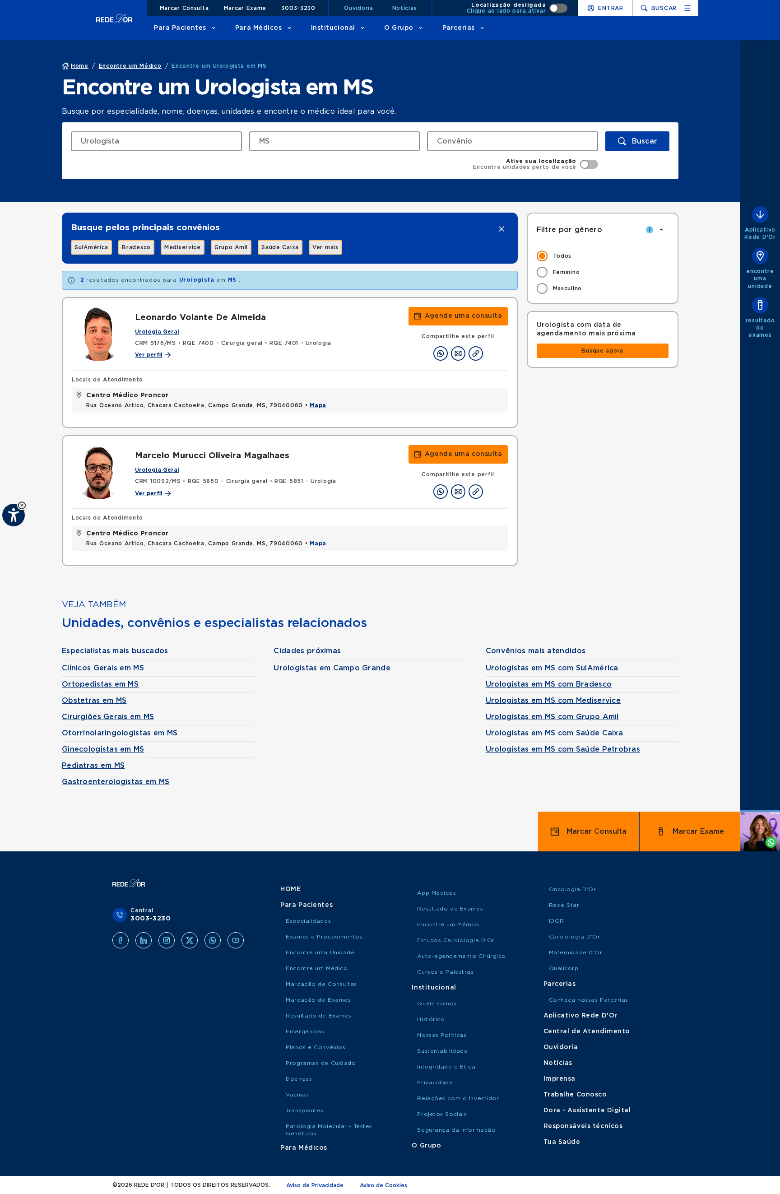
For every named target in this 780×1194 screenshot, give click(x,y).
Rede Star (564, 905)
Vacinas (297, 1094)
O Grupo (398, 28)
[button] (22, 505)
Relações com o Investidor (458, 1098)
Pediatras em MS (93, 765)
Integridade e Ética (446, 1066)
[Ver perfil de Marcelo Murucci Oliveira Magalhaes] (99, 472)
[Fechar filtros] (661, 230)
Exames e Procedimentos (324, 936)
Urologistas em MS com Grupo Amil (552, 716)
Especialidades (308, 921)
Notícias (404, 8)
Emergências (305, 1031)
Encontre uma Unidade (320, 952)
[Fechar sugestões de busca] (501, 229)
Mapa (318, 405)
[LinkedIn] (143, 940)
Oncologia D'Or (572, 889)
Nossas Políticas (441, 1035)
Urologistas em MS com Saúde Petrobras (563, 749)
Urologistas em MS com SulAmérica (552, 668)
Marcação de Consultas (321, 984)
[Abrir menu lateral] (687, 8)
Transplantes (305, 1110)
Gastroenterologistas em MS (115, 781)
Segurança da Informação (456, 1130)
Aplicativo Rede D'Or (580, 1016)
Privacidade (435, 1082)
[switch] (517, 8)
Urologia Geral (157, 332)
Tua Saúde (561, 1142)
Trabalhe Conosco (575, 1095)
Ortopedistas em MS (100, 684)
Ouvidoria (358, 8)
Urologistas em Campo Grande (332, 668)
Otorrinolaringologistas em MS (119, 733)
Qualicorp (564, 968)
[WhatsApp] (212, 940)
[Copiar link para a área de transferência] (476, 353)
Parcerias (458, 28)
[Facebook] (120, 940)
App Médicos (436, 893)
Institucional (333, 28)
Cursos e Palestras (445, 972)
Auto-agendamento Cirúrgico (461, 956)
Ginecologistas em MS (103, 749)
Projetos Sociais (442, 1114)
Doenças (299, 1079)
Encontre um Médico (317, 968)
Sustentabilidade (442, 1051)
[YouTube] (235, 940)
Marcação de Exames (318, 1000)
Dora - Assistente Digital (587, 1110)
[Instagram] (166, 940)
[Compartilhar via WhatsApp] (440, 353)
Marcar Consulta (184, 8)
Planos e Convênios (315, 1047)
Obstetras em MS (94, 700)
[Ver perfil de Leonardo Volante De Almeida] (99, 334)
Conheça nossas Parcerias (588, 1000)
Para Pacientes (180, 28)
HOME (290, 889)
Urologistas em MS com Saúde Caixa (554, 733)
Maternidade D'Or (576, 952)
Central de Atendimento (586, 1031)
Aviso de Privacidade (315, 1185)
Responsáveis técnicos (583, 1126)
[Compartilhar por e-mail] (458, 353)
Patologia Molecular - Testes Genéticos (329, 1130)
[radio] (603, 256)
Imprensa (559, 1079)
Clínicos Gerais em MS (103, 668)
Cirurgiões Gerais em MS (108, 716)
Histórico (431, 1019)
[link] (91, 247)
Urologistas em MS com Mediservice (553, 700)
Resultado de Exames (319, 1015)
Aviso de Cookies (383, 1185)
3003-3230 (298, 8)
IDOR (556, 921)
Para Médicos (258, 28)
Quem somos (437, 1003)
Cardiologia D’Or (574, 936)
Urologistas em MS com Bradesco (549, 684)
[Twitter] (189, 940)
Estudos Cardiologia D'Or (455, 940)
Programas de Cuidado (321, 1063)
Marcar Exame (245, 8)
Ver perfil (148, 355)
